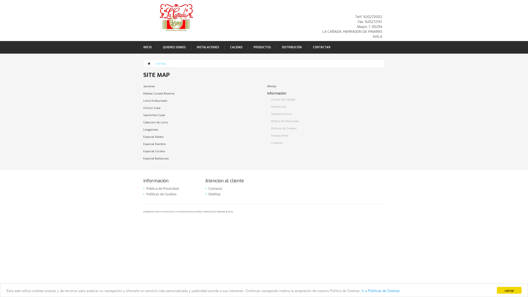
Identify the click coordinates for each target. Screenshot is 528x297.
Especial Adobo (153, 137)
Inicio (147, 47)
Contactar (321, 47)
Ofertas (271, 86)
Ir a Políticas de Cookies (381, 290)
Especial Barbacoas (156, 158)
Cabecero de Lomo (155, 122)
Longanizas (150, 129)
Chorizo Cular (152, 108)
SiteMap (214, 194)
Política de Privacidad (284, 121)
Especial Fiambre (154, 144)
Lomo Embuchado (155, 101)
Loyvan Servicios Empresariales (178, 212)
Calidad (236, 47)
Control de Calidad (283, 99)
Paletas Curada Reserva (158, 93)
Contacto (277, 143)
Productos (262, 47)
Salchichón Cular (154, 115)
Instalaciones (208, 47)
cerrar (509, 290)
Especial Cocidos (154, 151)
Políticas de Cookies (284, 128)
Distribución (292, 47)
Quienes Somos (174, 47)
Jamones (149, 86)
